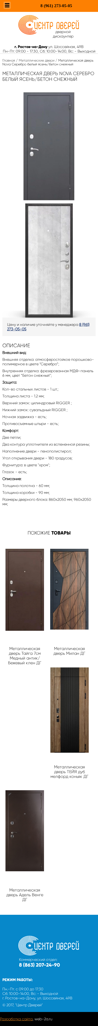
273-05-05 (56, 5)
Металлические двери (36, 60)
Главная (8, 60)
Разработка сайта (16, 1019)
